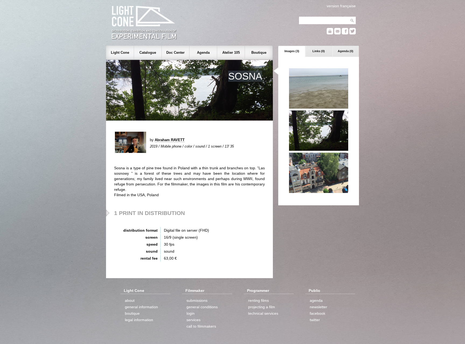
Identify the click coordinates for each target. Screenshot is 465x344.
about (130, 300)
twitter (315, 320)
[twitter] (352, 33)
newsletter (318, 307)
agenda (316, 300)
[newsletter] (337, 33)
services (193, 320)
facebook (317, 313)
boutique (132, 313)
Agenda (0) (345, 51)
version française (341, 6)
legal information (139, 320)
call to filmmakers (201, 326)
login (190, 313)
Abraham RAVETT (170, 140)
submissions (196, 300)
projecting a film (261, 307)
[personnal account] (330, 33)
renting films (258, 300)
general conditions (202, 307)
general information (141, 307)
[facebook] (345, 33)
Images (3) (291, 51)
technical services (263, 313)
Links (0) (318, 51)
